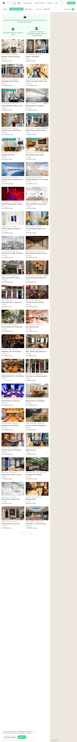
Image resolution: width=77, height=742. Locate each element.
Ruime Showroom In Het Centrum (36, 204)
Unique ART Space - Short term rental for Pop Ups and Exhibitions (12, 302)
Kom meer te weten (10, 737)
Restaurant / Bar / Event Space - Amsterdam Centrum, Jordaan (12, 352)
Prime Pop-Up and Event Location (36, 376)
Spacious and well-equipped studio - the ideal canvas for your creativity (37, 425)
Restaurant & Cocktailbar (34, 474)
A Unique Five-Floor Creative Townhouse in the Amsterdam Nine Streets (37, 302)
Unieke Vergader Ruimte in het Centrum (35, 229)
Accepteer (22, 737)
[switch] (73, 9)
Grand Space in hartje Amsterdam (12, 253)
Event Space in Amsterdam (10, 425)
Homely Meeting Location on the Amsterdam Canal (12, 106)
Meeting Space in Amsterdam (35, 401)
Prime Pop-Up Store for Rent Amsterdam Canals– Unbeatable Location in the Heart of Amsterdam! (12, 278)
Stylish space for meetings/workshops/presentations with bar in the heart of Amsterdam (37, 450)
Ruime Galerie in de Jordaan (35, 105)
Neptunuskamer (31, 499)
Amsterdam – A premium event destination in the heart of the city (36, 524)
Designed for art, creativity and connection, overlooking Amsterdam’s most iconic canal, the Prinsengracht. (13, 130)
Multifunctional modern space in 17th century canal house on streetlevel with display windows (36, 130)
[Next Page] (30, 533)
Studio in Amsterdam (32, 56)
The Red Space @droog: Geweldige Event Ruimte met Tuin (13, 204)
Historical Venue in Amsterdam (11, 450)
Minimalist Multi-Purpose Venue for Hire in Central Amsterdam (37, 253)
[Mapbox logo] (55, 740)
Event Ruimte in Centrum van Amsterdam (11, 401)
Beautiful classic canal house (11, 56)
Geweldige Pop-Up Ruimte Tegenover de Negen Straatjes (11, 81)
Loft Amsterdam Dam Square (35, 155)
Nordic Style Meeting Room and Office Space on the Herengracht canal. (36, 278)
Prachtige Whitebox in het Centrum (37, 179)
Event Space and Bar (32, 327)
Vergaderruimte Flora (8, 155)
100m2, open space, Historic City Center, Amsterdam (36, 81)
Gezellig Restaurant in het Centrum (13, 376)
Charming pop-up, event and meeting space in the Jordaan (11, 524)
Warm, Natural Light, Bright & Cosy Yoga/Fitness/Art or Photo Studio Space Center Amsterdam (37, 352)
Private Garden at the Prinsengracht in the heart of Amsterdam (13, 327)
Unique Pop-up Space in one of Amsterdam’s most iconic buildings (13, 475)
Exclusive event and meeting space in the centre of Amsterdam (13, 180)
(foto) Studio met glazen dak (11, 499)
